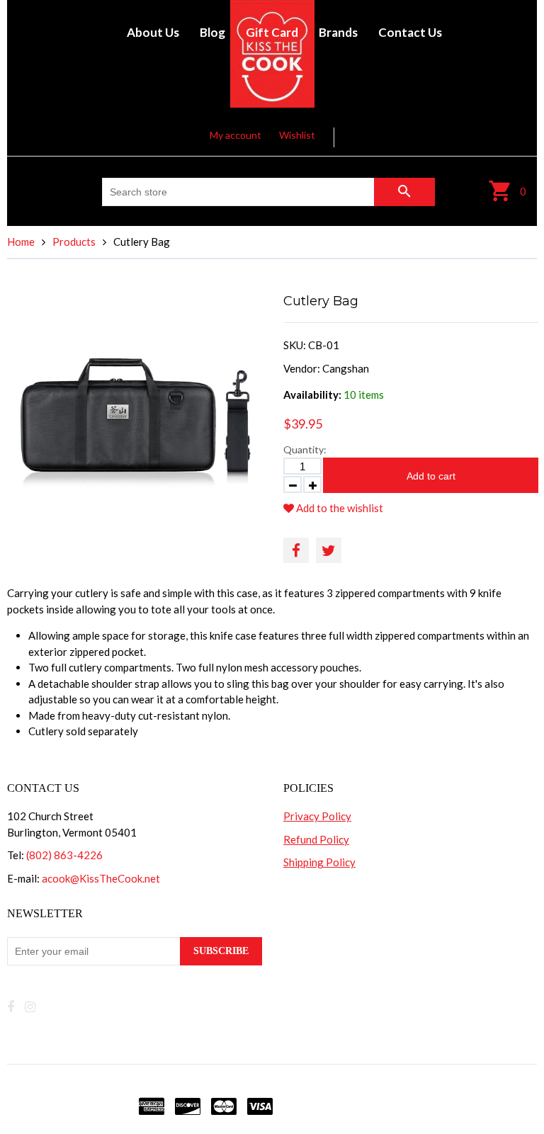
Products (74, 241)
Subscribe (221, 951)
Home (21, 241)
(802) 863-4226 (64, 855)
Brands (338, 32)
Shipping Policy (319, 862)
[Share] (296, 550)
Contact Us (410, 32)
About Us (153, 32)
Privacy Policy (317, 816)
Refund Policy (316, 839)
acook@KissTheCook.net (101, 878)
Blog (212, 32)
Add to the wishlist (338, 507)
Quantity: (305, 449)
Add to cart (431, 476)
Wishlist (297, 135)
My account (235, 135)
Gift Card (272, 32)
